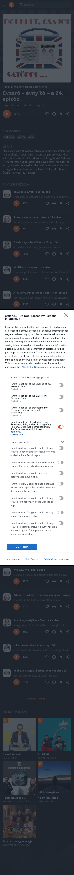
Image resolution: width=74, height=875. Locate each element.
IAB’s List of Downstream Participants (41, 367)
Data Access (31, 559)
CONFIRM (22, 547)
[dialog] (37, 437)
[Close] (67, 316)
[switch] (61, 385)
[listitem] (37, 377)
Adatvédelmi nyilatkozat (56, 559)
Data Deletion (12, 559)
